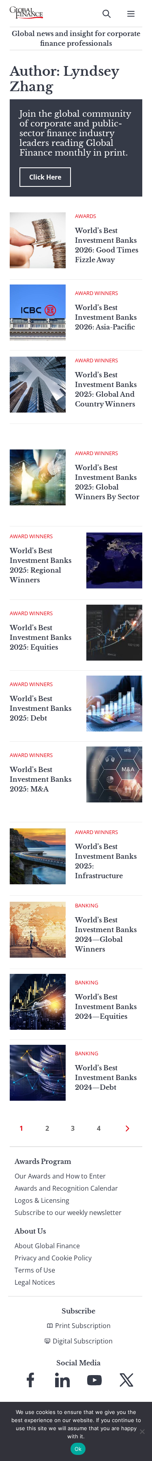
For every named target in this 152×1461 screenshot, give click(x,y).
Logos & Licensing (42, 1200)
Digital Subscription (83, 1341)
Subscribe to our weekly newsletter (68, 1212)
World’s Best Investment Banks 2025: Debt (40, 708)
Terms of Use (35, 1270)
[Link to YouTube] (94, 1380)
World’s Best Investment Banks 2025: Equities (40, 637)
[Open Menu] (131, 14)
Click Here (45, 177)
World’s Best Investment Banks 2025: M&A (40, 779)
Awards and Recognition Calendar (66, 1188)
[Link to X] (126, 1380)
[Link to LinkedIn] (62, 1380)
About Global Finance (47, 1245)
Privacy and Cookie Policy (53, 1258)
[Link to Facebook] (30, 1380)
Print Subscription (83, 1325)
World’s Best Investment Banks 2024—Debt (106, 1077)
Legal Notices (35, 1282)
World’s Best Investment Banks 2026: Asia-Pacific (106, 317)
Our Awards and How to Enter (60, 1176)
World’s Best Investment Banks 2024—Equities (106, 1006)
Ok (78, 1449)
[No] (142, 1431)
